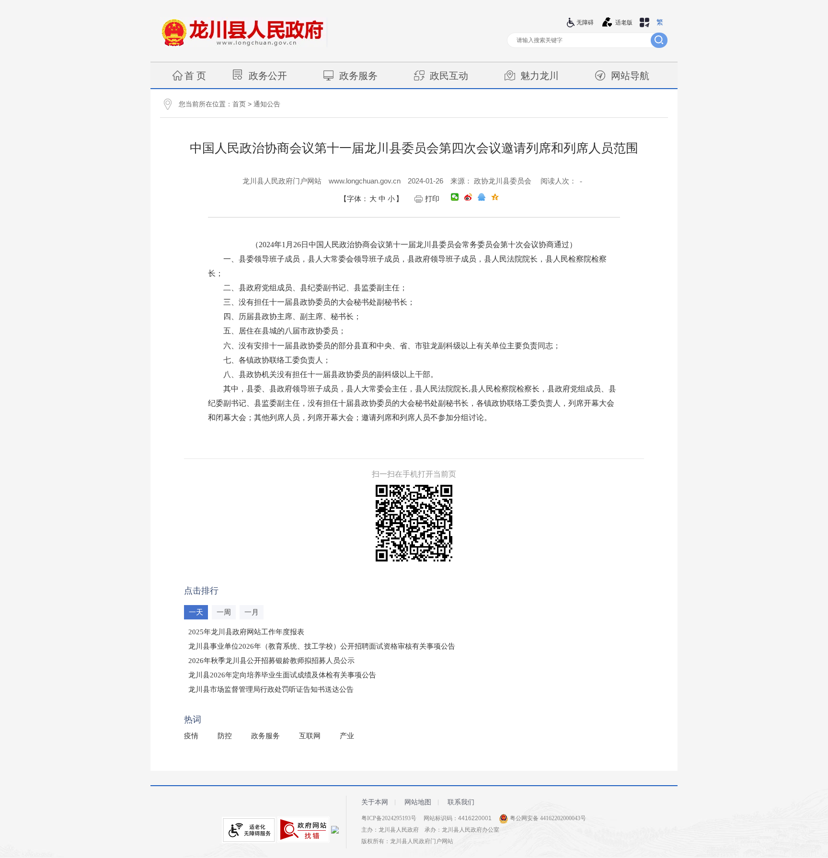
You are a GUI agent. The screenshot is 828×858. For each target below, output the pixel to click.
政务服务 (358, 75)
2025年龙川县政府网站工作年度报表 (246, 632)
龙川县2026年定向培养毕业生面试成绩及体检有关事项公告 (282, 675)
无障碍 (585, 22)
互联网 (310, 736)
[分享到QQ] (481, 197)
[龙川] (244, 45)
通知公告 (266, 104)
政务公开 (268, 75)
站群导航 (644, 22)
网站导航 (630, 75)
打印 (432, 199)
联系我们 (461, 802)
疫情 (191, 736)
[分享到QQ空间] (495, 197)
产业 (347, 736)
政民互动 (449, 75)
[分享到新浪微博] (468, 197)
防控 (225, 736)
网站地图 (417, 802)
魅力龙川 (539, 75)
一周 (224, 612)
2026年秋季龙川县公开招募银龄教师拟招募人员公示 (271, 660)
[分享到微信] (455, 197)
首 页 (195, 75)
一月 (251, 612)
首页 (239, 104)
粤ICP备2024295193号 (388, 818)
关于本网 (374, 802)
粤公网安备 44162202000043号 (547, 818)
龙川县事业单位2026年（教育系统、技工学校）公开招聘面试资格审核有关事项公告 (321, 646)
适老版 (623, 22)
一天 (196, 612)
